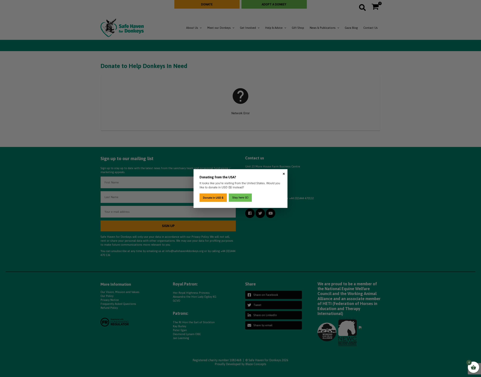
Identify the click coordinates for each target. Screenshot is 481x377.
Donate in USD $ (213, 197)
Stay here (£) (240, 197)
